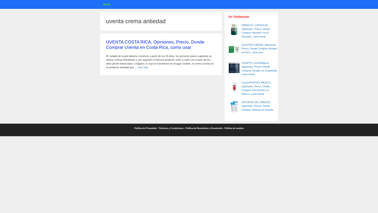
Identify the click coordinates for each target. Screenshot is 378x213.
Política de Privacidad (145, 128)
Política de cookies (234, 128)
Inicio (106, 4)
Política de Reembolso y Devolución (204, 128)
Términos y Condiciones (171, 128)
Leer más (143, 67)
